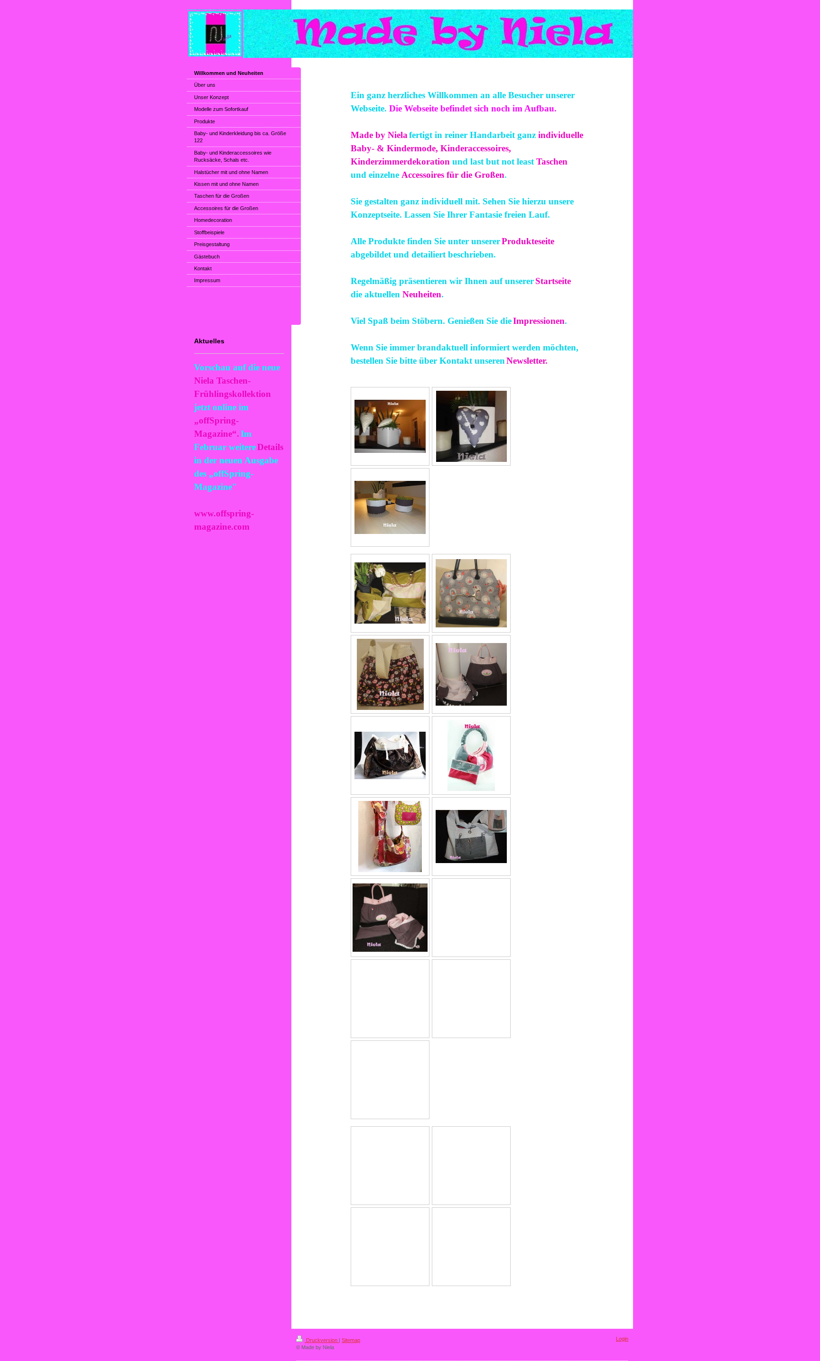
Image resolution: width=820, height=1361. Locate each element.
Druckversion (322, 1340)
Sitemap (351, 1340)
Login (622, 1339)
